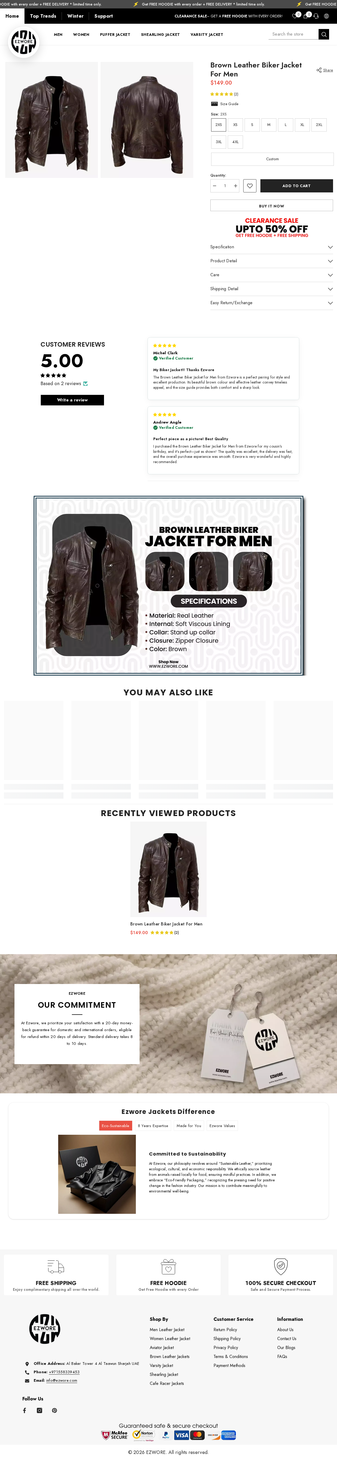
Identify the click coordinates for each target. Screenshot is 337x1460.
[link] (33, 787)
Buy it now (271, 206)
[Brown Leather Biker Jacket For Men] (168, 869)
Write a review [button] (72, 400)
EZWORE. (157, 1452)
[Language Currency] (326, 16)
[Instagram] (39, 1410)
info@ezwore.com (61, 1380)
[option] (168, 879)
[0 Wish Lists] (295, 16)
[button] (222, 94)
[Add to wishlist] (249, 185)
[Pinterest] (54, 1410)
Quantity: (218, 175)
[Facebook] (24, 1410)
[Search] (299, 34)
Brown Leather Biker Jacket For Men (166, 924)
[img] (164, 345)
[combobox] (294, 34)
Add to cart (297, 186)
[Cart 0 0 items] (305, 16)
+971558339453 (64, 1372)
